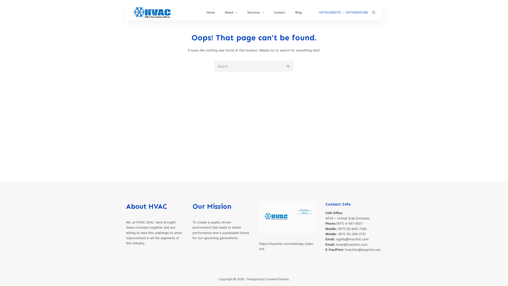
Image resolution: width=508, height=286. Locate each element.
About (229, 12)
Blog (298, 12)
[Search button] (288, 66)
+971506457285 (356, 12)
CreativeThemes (277, 279)
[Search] (373, 12)
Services (253, 12)
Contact (279, 12)
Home (211, 12)
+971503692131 (329, 12)
